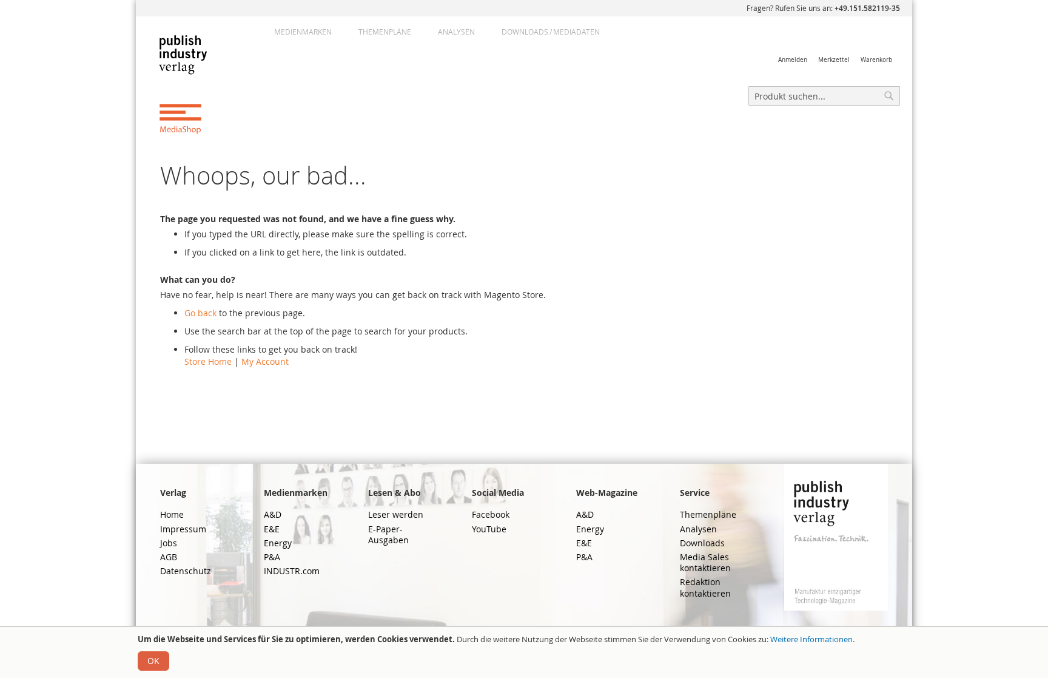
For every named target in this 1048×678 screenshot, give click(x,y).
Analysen (456, 31)
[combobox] (824, 96)
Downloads (702, 543)
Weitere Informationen (811, 639)
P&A (272, 557)
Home (172, 514)
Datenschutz (185, 571)
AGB (168, 557)
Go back (200, 313)
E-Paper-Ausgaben (388, 534)
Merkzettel (834, 60)
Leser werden (395, 514)
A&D (272, 514)
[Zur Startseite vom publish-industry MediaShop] (193, 84)
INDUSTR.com (292, 571)
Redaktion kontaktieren (705, 587)
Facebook (490, 514)
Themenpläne (384, 31)
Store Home (208, 361)
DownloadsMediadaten (551, 31)
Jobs (168, 543)
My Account (265, 361)
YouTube (489, 529)
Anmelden (792, 60)
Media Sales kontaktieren (705, 562)
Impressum (183, 529)
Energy (278, 543)
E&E (272, 529)
